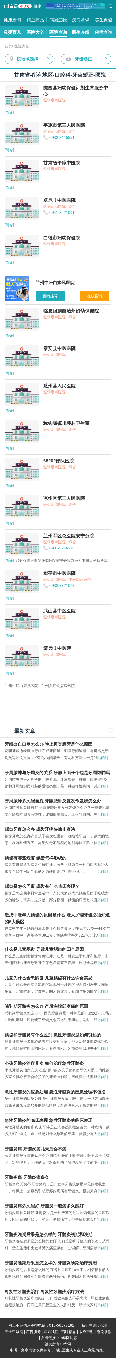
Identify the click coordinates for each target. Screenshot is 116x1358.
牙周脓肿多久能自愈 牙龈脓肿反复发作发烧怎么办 (53, 800)
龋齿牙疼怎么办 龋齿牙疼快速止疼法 (40, 829)
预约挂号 (50, 296)
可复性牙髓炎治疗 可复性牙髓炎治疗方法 (44, 1291)
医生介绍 (80, 32)
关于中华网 (14, 1331)
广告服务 (33, 1331)
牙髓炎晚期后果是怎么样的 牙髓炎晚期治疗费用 (51, 1262)
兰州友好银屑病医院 (58, 686)
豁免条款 (104, 1331)
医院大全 (35, 32)
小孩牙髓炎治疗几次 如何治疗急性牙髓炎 (44, 1063)
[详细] (103, 758)
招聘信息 (68, 1331)
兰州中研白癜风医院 (21, 686)
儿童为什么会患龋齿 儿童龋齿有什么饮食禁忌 (48, 977)
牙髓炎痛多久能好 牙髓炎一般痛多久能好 (44, 1205)
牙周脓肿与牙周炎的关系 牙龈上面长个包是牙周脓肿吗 (57, 772)
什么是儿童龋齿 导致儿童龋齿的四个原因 (44, 949)
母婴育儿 (12, 32)
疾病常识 (80, 19)
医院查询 (58, 32)
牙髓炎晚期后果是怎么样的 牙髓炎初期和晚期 (48, 1234)
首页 (8, 46)
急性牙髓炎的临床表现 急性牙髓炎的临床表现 (48, 1120)
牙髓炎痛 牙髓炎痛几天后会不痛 (36, 1148)
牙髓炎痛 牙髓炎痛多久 (27, 1177)
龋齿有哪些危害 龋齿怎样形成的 (36, 857)
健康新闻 (12, 19)
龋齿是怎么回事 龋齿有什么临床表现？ (42, 886)
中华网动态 (67, 1338)
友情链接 (48, 1338)
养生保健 (103, 19)
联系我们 (51, 1331)
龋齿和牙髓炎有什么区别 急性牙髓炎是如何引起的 (53, 1034)
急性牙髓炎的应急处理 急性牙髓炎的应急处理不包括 (55, 1091)
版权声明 (86, 1331)
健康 (37, 6)
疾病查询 (103, 32)
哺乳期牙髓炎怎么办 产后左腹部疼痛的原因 (46, 1006)
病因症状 (58, 19)
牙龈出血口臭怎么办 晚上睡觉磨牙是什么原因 (48, 744)
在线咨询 (94, 296)
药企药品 (35, 19)
